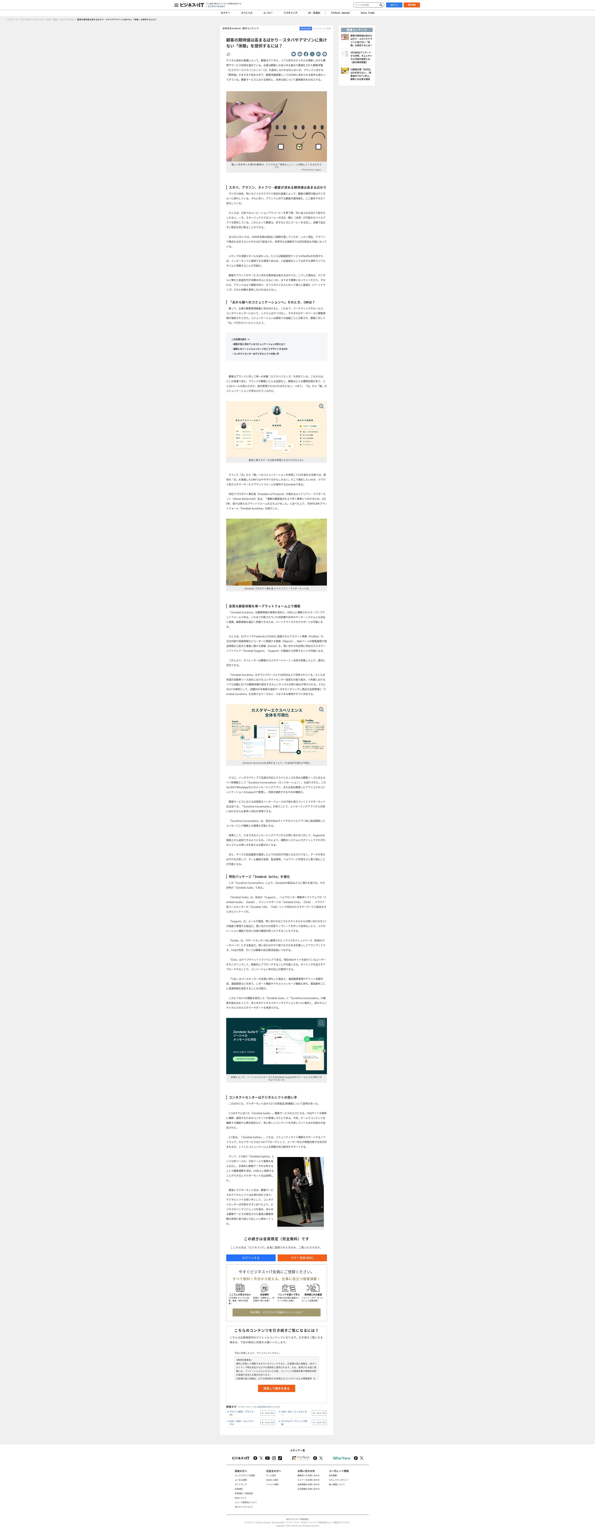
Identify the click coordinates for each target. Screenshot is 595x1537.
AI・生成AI (314, 12)
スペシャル (247, 12)
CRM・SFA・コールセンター (294, 1413)
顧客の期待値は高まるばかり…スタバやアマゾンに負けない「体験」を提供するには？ (361, 40)
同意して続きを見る (276, 1388)
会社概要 (333, 1475)
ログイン (394, 5)
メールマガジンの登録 (245, 1475)
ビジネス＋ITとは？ (216, 6)
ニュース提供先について (246, 1502)
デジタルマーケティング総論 (294, 1422)
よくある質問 (241, 1479)
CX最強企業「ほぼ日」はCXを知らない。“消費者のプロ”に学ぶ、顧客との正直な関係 (361, 74)
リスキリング (291, 12)
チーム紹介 (271, 1475)
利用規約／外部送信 (244, 1493)
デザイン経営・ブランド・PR (243, 1413)
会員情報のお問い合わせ (309, 1484)
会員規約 (239, 1488)
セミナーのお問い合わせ (309, 1479)
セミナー (225, 12)
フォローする (269, 1413)
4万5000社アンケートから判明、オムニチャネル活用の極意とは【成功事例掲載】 (361, 57)
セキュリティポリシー (339, 1479)
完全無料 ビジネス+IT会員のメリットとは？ (276, 1312)
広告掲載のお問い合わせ (309, 1488)
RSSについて (241, 1497)
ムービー (268, 12)
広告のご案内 (272, 1479)
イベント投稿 (272, 1484)
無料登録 (412, 4)
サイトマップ (241, 1484)
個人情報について (337, 1484)
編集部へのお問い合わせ (309, 1475)
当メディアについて (244, 1506)
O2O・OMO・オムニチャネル (242, 1422)
